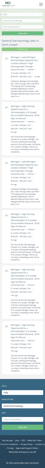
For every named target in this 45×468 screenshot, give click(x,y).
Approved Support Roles (27, 448)
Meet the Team (34, 440)
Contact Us (40, 444)
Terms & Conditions (9, 444)
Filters (23, 49)
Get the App (7, 440)
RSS (23, 440)
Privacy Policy (27, 444)
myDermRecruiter (18, 69)
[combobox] (22, 14)
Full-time (30, 69)
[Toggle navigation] (41, 4)
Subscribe (22, 33)
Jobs (17, 440)
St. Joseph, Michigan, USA (21, 73)
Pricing (10, 448)
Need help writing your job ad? (22, 452)
